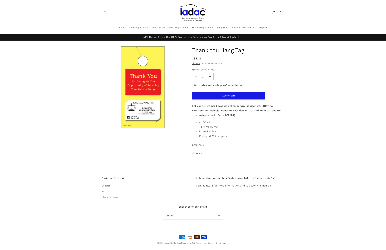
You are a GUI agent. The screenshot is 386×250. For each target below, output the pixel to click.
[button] (105, 12)
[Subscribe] (219, 215)
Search (105, 191)
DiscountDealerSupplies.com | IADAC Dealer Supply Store (188, 243)
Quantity (203, 69)
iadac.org (207, 185)
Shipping (196, 63)
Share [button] (199, 153)
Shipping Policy (110, 196)
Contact (106, 185)
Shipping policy (223, 243)
